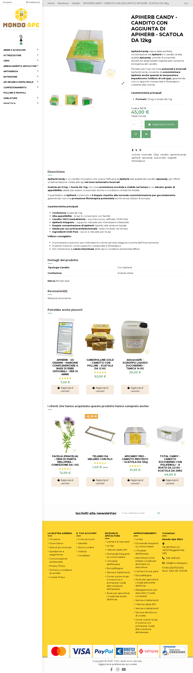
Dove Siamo (56, 543)
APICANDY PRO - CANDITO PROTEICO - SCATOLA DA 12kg (135, 459)
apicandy (147, 157)
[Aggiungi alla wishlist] (135, 134)
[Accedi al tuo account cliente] (21, 40)
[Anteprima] (77, 333)
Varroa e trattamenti (118, 572)
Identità (82, 543)
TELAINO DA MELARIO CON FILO (100, 458)
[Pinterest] (140, 150)
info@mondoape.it (176, 563)
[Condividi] (132, 150)
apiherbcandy (178, 154)
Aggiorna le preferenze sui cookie (117, 664)
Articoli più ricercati (60, 547)
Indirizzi (82, 551)
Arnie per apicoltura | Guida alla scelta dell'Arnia (118, 596)
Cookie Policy (57, 577)
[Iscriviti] (158, 513)
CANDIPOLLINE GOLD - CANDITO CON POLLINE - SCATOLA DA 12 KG (100, 364)
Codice (135, 108)
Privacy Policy (57, 565)
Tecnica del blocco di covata (146, 614)
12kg (156, 154)
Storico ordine (86, 547)
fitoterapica (138, 160)
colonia (136, 154)
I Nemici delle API (117, 549)
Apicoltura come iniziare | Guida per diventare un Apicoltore (145, 562)
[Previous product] (185, 3)
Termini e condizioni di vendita (60, 572)
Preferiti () (34, 2)
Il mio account (86, 539)
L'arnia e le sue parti (118, 541)
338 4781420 (173, 558)
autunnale (160, 157)
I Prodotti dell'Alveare (113, 563)
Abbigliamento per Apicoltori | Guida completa (146, 593)
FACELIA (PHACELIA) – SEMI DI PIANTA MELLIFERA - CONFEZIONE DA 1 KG (65, 460)
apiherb (136, 157)
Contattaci (84, 555)
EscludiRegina (115, 568)
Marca (51, 280)
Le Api (110, 545)
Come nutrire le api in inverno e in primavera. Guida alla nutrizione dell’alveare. (118, 582)
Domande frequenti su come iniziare (118, 555)
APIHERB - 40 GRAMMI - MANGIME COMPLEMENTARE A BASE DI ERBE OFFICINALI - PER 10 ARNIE (65, 367)
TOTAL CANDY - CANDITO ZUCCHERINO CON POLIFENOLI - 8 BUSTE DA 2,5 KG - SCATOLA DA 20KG (170, 463)
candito (164, 154)
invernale (146, 154)
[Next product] (187, 3)
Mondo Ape (63, 280)
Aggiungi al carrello (164, 124)
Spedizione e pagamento (56, 553)
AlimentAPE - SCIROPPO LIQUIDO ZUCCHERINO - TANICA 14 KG (135, 364)
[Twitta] (136, 150)
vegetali (171, 157)
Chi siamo (7, 2)
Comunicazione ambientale (58, 560)
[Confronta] (146, 134)
